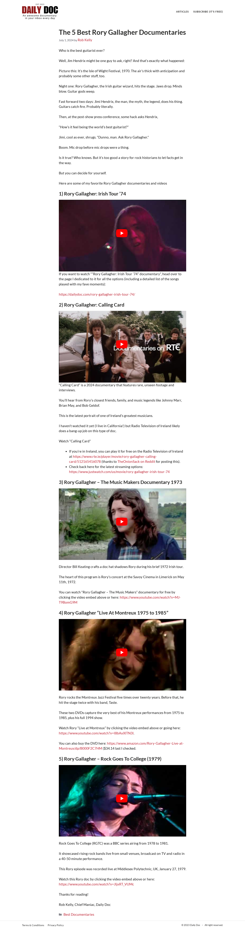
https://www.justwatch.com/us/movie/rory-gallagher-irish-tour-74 (119, 472)
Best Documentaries (78, 914)
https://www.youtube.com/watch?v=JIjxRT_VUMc (96, 884)
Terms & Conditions (33, 925)
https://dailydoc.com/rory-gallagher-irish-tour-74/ (97, 294)
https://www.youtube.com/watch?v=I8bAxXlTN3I (96, 733)
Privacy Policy (56, 925)
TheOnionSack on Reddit (136, 461)
